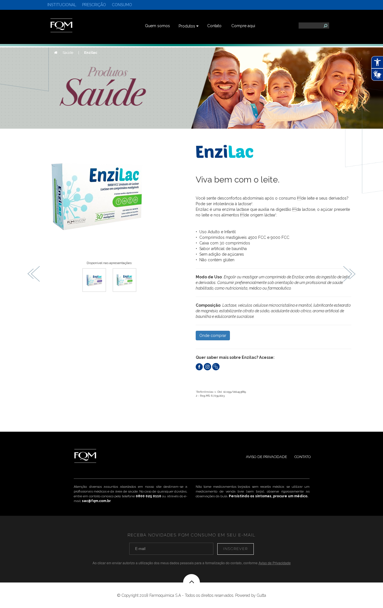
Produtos (187, 26)
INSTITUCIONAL (61, 5)
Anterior (33, 274)
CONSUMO (122, 5)
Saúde (68, 52)
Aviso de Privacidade (266, 457)
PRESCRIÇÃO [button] (94, 5)
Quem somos (157, 26)
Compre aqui (243, 26)
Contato (214, 26)
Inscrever (235, 549)
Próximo (349, 274)
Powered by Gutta (250, 595)
